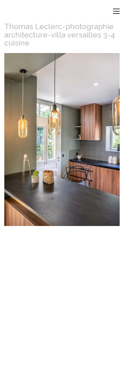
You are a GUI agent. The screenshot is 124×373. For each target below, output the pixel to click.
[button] (116, 11)
